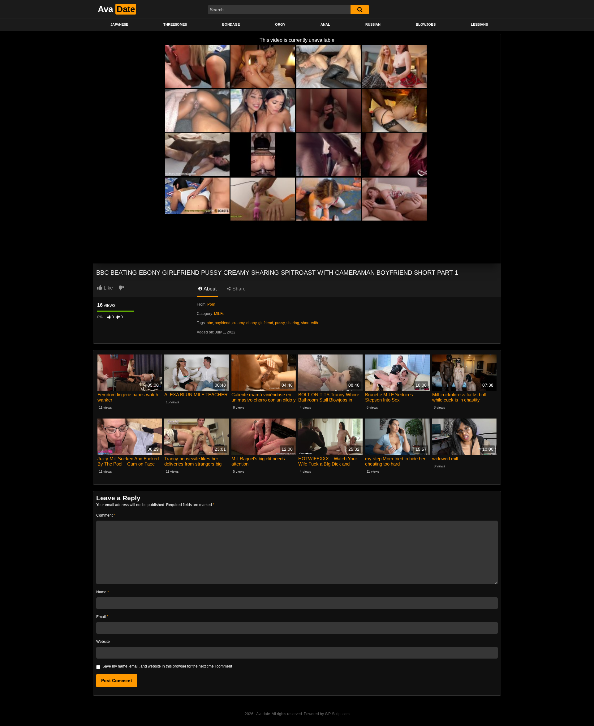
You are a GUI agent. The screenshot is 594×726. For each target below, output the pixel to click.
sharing (292, 323)
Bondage (231, 24)
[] (360, 9)
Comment (105, 515)
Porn (211, 304)
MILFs (219, 313)
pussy (280, 323)
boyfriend (222, 323)
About (210, 288)
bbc (210, 323)
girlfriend (265, 323)
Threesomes (175, 24)
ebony (251, 323)
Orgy (280, 24)
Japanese (119, 24)
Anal (325, 24)
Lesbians (479, 24)
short (305, 323)
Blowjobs (426, 24)
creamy (238, 323)
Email (102, 617)
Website (103, 641)
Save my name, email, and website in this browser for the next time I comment (167, 666)
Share (238, 288)
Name (102, 592)
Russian (373, 24)
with (314, 323)
